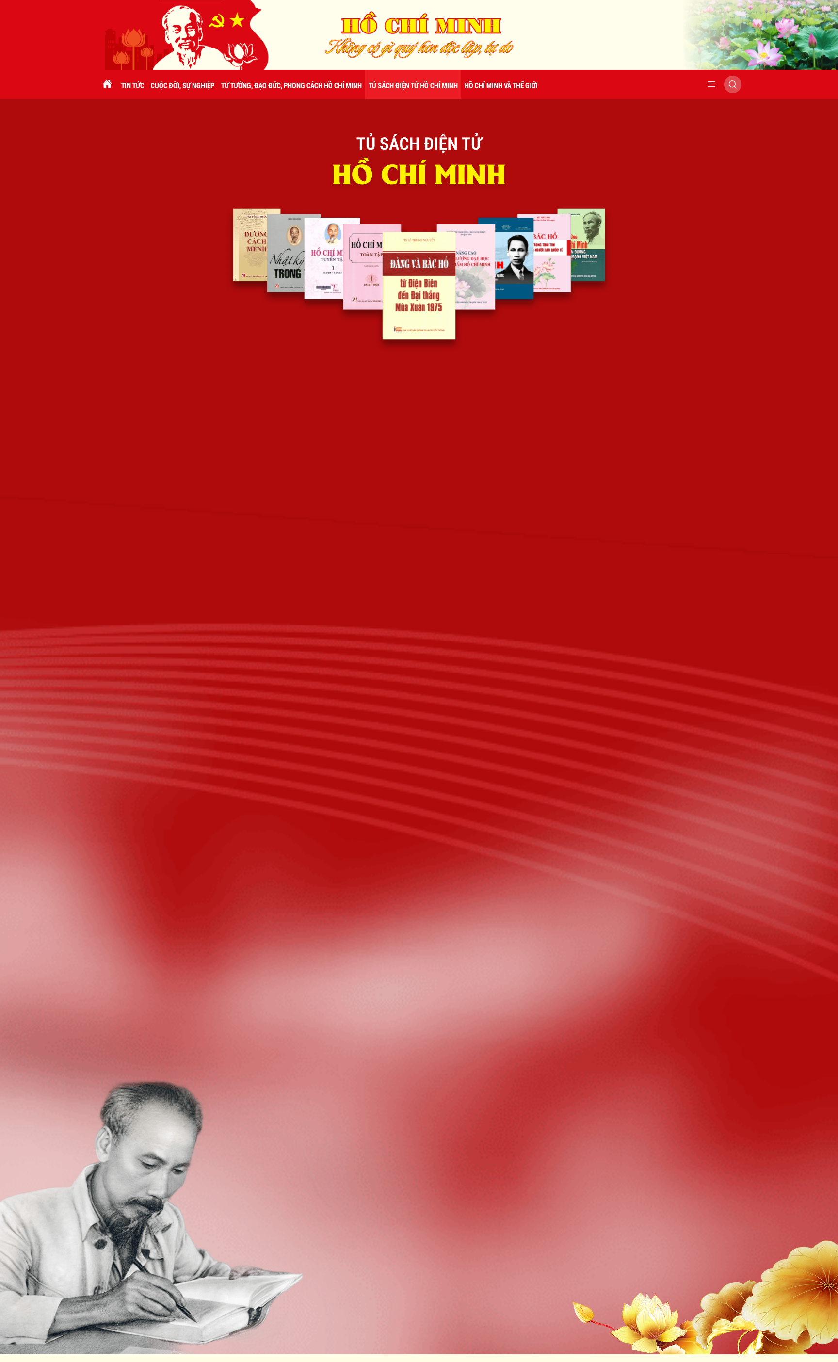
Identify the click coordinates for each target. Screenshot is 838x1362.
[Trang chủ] (107, 84)
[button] (711, 84)
